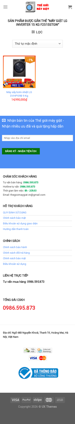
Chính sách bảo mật (14, 217)
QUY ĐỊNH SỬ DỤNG (14, 212)
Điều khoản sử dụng (14, 263)
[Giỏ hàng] (70, 7)
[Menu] (5, 7)
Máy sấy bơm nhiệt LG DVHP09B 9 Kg (19, 93)
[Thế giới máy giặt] (37, 7)
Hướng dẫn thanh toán (16, 229)
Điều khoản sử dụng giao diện (20, 223)
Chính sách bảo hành (15, 247)
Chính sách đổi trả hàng (16, 252)
